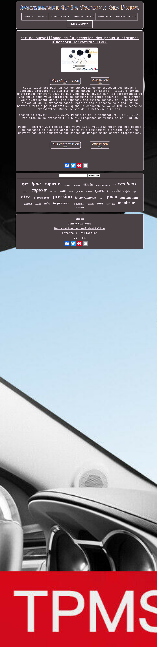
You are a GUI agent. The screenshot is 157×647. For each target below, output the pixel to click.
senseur (28, 203)
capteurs (53, 183)
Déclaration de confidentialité (79, 228)
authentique (121, 191)
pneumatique (129, 197)
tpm (134, 192)
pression (62, 196)
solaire (79, 207)
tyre (25, 184)
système (102, 190)
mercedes (110, 204)
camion (26, 192)
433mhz (88, 184)
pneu (112, 196)
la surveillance (85, 197)
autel (63, 191)
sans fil (38, 204)
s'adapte (90, 204)
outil (71, 191)
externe (89, 191)
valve (47, 203)
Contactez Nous (79, 223)
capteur (39, 190)
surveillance (125, 183)
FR (84, 237)
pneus (80, 191)
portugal (77, 185)
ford (100, 203)
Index (79, 219)
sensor (68, 185)
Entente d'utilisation (79, 233)
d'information (42, 197)
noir (101, 197)
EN (75, 237)
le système (79, 203)
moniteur (126, 202)
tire (26, 197)
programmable (103, 185)
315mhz (53, 191)
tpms (37, 183)
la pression (62, 203)
